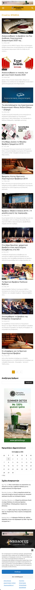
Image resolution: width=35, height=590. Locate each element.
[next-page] (20, 372)
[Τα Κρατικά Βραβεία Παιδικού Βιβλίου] (17, 272)
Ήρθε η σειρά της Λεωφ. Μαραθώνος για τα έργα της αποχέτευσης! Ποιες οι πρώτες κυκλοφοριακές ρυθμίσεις (16, 511)
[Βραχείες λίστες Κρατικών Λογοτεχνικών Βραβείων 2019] (17, 166)
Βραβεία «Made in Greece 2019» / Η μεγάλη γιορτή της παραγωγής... (17, 212)
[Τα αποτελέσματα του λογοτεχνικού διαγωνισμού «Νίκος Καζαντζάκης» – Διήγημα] (17, 95)
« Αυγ (3, 475)
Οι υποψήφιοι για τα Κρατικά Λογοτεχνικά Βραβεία (14, 352)
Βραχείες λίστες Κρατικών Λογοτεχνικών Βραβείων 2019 (15, 177)
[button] (32, 550)
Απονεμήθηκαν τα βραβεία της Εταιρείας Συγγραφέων (15, 317)
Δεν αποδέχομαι (17, 577)
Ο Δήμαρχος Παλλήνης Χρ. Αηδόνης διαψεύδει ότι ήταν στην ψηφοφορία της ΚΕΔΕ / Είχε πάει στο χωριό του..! (17, 519)
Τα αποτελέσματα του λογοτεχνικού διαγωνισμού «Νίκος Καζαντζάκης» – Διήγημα (17, 107)
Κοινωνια (4, 69)
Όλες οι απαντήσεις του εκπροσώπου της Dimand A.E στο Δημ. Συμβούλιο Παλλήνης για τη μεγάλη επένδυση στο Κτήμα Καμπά (16, 486)
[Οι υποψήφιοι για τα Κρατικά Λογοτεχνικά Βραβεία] (17, 341)
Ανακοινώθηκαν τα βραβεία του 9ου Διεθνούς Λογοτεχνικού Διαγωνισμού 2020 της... (17, 38)
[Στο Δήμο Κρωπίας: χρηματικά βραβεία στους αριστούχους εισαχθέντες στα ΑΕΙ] (17, 235)
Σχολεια (4, 242)
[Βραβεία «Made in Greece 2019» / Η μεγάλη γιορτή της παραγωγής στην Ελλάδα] (17, 201)
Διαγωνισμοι (5, 33)
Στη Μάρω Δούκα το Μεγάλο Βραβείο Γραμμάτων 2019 (14, 143)
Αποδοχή (17, 572)
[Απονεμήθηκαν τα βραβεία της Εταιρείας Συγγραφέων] (17, 306)
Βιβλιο (3, 138)
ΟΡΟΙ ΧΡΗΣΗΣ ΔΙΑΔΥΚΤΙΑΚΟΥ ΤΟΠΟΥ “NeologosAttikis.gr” (10, 583)
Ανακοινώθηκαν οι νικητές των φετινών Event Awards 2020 (15, 74)
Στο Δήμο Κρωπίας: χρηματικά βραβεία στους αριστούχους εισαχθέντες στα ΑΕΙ (15, 247)
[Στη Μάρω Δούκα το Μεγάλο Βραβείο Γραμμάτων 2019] (17, 131)
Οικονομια (4, 207)
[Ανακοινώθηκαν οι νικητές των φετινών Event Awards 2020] (17, 62)
